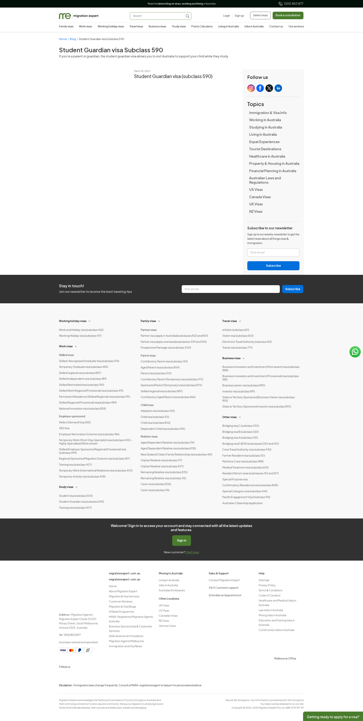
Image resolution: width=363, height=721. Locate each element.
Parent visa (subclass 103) (156, 373)
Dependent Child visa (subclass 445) (163, 429)
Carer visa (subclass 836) (156, 484)
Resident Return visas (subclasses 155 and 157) (250, 473)
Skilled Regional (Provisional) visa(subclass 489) (88, 402)
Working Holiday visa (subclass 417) (80, 336)
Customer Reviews (120, 601)
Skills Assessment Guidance (126, 636)
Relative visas (149, 436)
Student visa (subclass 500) (76, 496)
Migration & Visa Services (124, 596)
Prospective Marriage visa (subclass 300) (166, 348)
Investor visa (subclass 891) (238, 391)
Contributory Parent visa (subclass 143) (164, 361)
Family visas (66, 26)
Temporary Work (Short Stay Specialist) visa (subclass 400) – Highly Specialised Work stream (95, 442)
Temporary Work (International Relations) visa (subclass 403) (96, 470)
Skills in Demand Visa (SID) (75, 422)
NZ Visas (255, 211)
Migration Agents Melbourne (126, 641)
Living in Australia (228, 26)
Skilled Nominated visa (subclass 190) (81, 385)
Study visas (179, 26)
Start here (192, 552)
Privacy (323, 688)
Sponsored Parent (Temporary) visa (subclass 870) (171, 385)
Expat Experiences (264, 142)
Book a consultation (288, 15)
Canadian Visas (168, 616)
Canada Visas (260, 197)
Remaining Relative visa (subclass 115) (163, 478)
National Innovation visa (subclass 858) (82, 408)
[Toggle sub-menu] (89, 320)
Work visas (85, 26)
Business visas (157, 26)
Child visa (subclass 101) (155, 417)
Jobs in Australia (254, 26)
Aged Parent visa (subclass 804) (160, 367)
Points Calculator (202, 26)
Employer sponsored (72, 416)
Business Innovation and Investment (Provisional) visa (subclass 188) (260, 378)
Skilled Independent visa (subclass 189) (82, 379)
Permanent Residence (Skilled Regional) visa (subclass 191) (94, 397)
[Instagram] (63, 676)
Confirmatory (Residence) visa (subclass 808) (250, 485)
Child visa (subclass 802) (155, 423)
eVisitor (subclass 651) (235, 330)
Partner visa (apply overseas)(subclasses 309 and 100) (174, 342)
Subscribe (273, 265)
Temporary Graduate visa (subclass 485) (83, 367)
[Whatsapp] (99, 676)
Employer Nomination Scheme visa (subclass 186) (89, 434)
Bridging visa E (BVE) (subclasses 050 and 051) (250, 444)
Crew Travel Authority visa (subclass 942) (246, 449)
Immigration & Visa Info (268, 113)
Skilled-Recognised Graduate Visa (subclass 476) (89, 361)
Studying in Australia (265, 127)
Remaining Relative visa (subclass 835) (164, 472)
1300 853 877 (293, 3)
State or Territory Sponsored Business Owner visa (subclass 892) (258, 399)
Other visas (229, 417)
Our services (296, 26)
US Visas (256, 190)
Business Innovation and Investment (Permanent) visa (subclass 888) (260, 369)
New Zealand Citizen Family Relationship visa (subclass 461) (176, 454)
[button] (352, 695)
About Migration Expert (123, 591)
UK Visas (256, 204)
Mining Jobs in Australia (272, 615)
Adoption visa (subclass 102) (158, 411)
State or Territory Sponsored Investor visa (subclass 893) (256, 406)
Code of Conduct (269, 595)
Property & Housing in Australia (274, 164)
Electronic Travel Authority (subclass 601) (247, 342)
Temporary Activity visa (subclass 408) (82, 476)
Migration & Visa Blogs (122, 606)
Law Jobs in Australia (271, 610)
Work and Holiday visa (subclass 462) (81, 330)
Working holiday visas (111, 26)
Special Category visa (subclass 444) (244, 491)
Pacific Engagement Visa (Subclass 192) (246, 497)
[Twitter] (81, 676)
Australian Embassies (172, 590)
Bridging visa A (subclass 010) (240, 438)
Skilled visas (66, 355)
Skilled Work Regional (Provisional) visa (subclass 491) (91, 391)
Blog (73, 39)
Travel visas (136, 26)
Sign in (181, 540)
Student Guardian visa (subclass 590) (173, 76)
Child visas (147, 405)
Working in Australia (265, 120)
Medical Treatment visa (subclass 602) (245, 467)
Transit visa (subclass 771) (237, 348)
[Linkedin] (90, 676)
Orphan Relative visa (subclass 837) (162, 466)
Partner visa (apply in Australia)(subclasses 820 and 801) (174, 336)
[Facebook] (72, 676)
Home (63, 39)
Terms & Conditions (270, 590)
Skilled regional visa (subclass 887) (80, 373)
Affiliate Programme (121, 612)
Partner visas (149, 330)
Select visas (260, 15)
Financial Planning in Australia (272, 171)
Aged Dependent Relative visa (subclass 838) (168, 448)
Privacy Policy (267, 585)
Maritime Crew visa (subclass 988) (243, 461)
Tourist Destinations (265, 149)
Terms (322, 696)
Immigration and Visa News (125, 646)
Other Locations (169, 599)
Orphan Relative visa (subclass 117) (161, 460)
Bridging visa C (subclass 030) (240, 426)
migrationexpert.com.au (124, 573)
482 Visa (64, 428)
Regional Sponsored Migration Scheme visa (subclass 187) (94, 459)
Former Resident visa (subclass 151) (243, 455)
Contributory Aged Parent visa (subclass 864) (168, 397)
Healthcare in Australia (267, 156)
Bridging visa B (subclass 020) (240, 432)
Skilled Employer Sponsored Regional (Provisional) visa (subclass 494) (92, 451)
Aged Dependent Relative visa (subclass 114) (167, 442)
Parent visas (148, 355)
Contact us (276, 26)
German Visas (167, 626)
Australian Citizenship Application (242, 503)
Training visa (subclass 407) (75, 465)
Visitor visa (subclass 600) (238, 336)
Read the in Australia (182, 4)
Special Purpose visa (235, 479)
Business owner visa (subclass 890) (243, 385)
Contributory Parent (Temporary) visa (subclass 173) (172, 379)
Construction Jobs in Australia (276, 630)
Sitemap (264, 580)
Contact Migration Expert (224, 580)
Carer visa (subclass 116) (155, 490)
